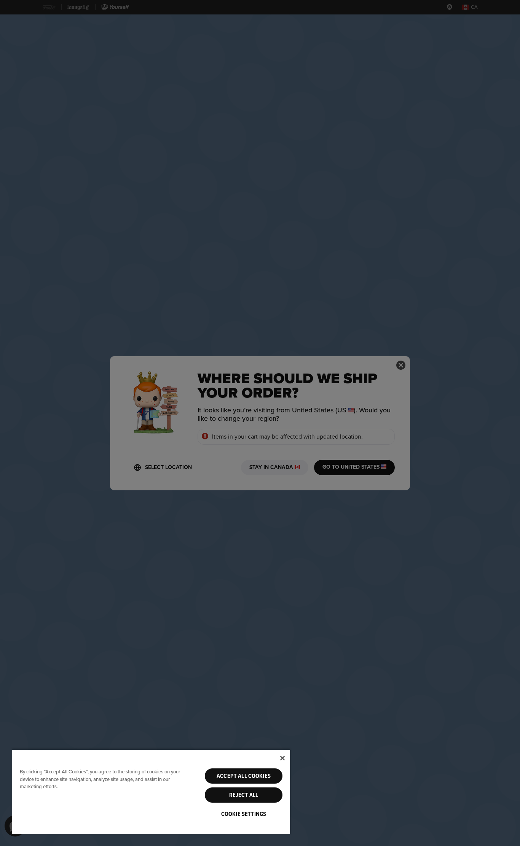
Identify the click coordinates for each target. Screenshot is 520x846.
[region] (151, 791)
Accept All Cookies (244, 776)
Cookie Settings (243, 814)
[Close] (282, 758)
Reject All (243, 795)
